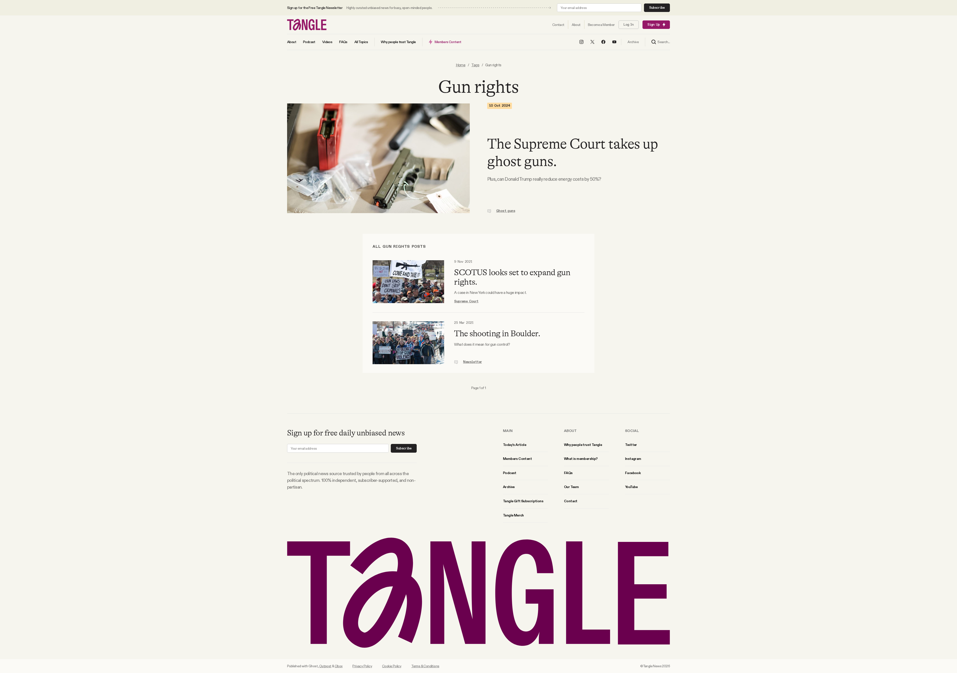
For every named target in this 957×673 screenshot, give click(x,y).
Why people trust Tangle (583, 444)
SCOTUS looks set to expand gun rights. (512, 277)
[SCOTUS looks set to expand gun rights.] (408, 282)
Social (632, 430)
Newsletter (472, 362)
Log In (629, 24)
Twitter (631, 444)
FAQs (568, 473)
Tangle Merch (513, 515)
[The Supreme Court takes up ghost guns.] (378, 158)
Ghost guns (505, 211)
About (570, 430)
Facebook (632, 473)
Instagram (633, 458)
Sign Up (653, 24)
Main (508, 430)
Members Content (517, 458)
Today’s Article (514, 444)
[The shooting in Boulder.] (408, 342)
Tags (475, 65)
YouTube (631, 487)
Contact (570, 501)
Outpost (325, 666)
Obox (339, 666)
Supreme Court (466, 301)
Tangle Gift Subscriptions (523, 501)
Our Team (571, 487)
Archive (509, 487)
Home (461, 65)
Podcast (509, 473)
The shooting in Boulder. (497, 333)
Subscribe (657, 7)
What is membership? (581, 458)
